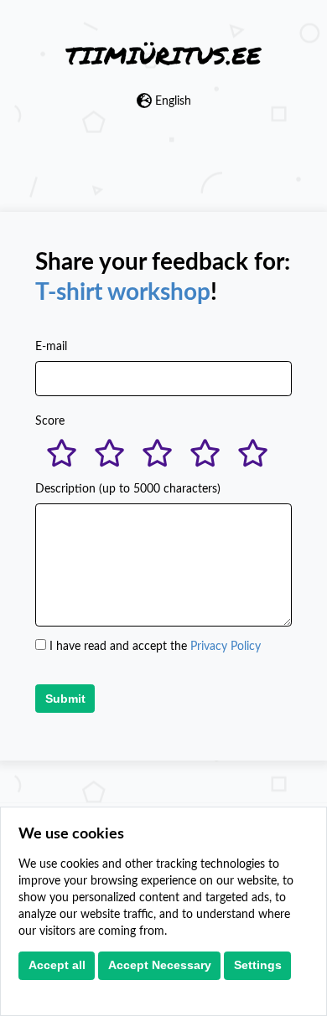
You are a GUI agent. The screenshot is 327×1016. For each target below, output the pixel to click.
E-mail (51, 347)
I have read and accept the (155, 646)
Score (50, 421)
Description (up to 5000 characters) (128, 489)
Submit (65, 698)
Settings (258, 965)
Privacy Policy (225, 646)
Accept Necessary (159, 965)
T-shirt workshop (122, 292)
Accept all (57, 965)
